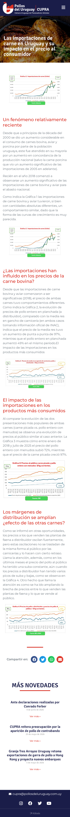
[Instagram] (21, 803)
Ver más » (35, 716)
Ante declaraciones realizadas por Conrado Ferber (35, 704)
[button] (34, 659)
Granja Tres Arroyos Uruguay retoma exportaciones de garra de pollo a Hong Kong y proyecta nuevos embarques (35, 755)
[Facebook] (30, 803)
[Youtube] (49, 803)
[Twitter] (39, 803)
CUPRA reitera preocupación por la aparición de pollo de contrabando (35, 729)
